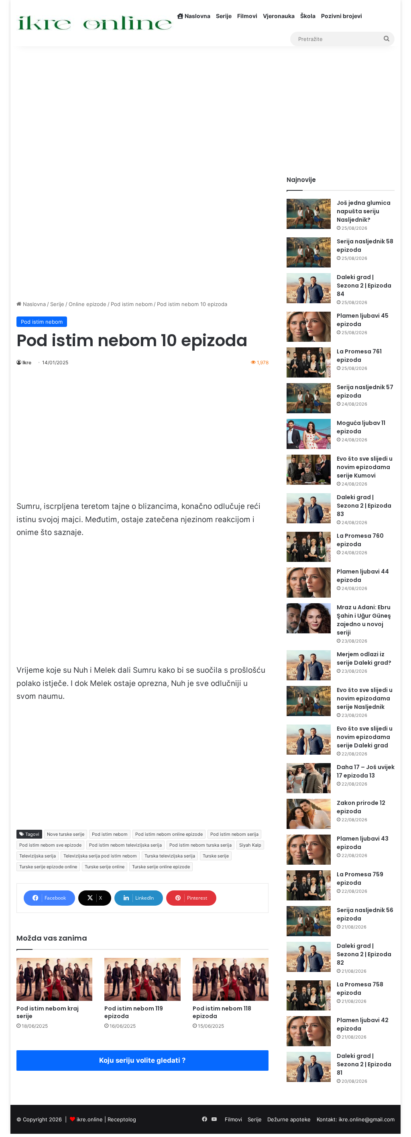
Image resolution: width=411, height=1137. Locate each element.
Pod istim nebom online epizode (169, 834)
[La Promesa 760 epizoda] (309, 547)
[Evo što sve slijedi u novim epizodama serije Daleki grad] (309, 740)
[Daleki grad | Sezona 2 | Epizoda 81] (309, 1067)
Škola (307, 15)
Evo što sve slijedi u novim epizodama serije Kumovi (365, 467)
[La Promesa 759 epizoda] (309, 885)
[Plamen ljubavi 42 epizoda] (309, 1031)
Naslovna (196, 15)
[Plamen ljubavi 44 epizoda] (309, 582)
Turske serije (216, 856)
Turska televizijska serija (169, 856)
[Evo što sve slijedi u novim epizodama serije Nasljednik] (309, 701)
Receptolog (122, 1119)
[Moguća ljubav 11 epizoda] (309, 434)
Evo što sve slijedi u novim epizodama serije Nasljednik (365, 698)
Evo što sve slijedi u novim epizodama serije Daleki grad (365, 737)
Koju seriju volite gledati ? (142, 1060)
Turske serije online (104, 867)
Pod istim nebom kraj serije (47, 1012)
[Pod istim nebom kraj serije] (54, 979)
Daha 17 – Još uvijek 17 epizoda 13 (366, 771)
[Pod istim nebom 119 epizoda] (142, 979)
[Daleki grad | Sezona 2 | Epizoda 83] (309, 508)
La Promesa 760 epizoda (360, 540)
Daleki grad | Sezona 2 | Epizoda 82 (364, 954)
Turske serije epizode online (48, 867)
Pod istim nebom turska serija (200, 845)
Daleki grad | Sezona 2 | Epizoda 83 (364, 505)
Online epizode (87, 304)
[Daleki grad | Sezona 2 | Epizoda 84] (309, 288)
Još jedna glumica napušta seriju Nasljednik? (364, 211)
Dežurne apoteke (289, 1119)
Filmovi (247, 15)
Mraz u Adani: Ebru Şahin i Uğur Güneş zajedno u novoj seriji (364, 620)
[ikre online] (95, 23)
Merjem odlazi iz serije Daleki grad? (364, 658)
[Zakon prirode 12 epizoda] (309, 814)
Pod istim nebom (132, 304)
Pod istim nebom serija (234, 834)
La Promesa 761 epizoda (359, 355)
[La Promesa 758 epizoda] (309, 995)
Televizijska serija (37, 856)
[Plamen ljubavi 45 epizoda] (309, 327)
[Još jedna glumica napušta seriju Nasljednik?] (309, 214)
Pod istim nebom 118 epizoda (222, 1012)
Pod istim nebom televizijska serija (125, 845)
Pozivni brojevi (341, 15)
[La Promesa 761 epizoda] (309, 362)
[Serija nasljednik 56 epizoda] (309, 921)
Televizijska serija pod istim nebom (100, 856)
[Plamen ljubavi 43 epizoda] (309, 850)
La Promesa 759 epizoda (360, 878)
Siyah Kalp (250, 845)
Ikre (26, 362)
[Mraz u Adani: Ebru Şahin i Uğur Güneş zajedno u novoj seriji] (309, 618)
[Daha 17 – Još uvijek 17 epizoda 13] (309, 778)
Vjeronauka (279, 15)
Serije (224, 15)
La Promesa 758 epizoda (360, 988)
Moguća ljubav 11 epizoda (361, 427)
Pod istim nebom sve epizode (50, 845)
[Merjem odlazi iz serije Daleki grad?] (309, 665)
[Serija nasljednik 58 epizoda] (309, 252)
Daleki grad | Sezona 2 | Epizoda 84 (364, 285)
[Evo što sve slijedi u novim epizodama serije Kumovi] (309, 470)
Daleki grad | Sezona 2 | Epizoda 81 (364, 1064)
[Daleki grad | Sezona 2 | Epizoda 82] (309, 957)
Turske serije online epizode (161, 867)
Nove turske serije (65, 834)
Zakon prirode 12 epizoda (361, 807)
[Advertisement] (205, 107)
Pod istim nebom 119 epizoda (133, 1012)
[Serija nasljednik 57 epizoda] (309, 398)
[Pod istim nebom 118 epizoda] (231, 979)
